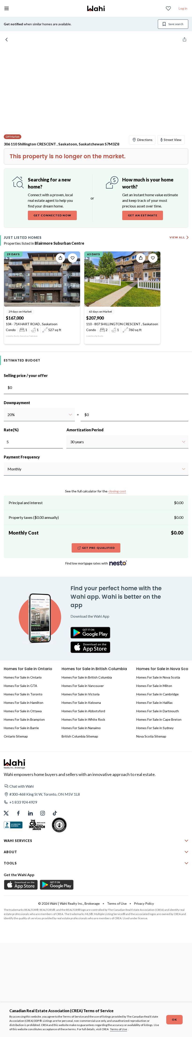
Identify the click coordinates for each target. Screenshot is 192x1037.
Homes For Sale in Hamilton (23, 703)
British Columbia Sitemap (80, 736)
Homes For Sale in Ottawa (23, 711)
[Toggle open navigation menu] (6, 8)
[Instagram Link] (42, 813)
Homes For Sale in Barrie (21, 728)
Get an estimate (142, 215)
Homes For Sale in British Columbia (87, 677)
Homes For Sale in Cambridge (157, 694)
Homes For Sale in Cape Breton (158, 719)
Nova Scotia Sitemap (151, 736)
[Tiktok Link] (54, 813)
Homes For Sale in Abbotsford (83, 711)
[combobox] (7, 415)
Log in (183, 8)
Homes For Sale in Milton (154, 686)
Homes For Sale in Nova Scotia (158, 677)
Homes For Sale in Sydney (155, 728)
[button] (96, 786)
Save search (175, 24)
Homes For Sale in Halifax (154, 703)
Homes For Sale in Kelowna (81, 703)
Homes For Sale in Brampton (24, 719)
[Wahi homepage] (96, 8)
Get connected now (52, 215)
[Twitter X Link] (6, 813)
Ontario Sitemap (16, 736)
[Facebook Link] (18, 813)
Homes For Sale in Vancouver (83, 686)
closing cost (117, 491)
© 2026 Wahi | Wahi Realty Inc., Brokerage (69, 903)
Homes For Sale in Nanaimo (81, 728)
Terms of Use (118, 1029)
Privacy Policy (144, 903)
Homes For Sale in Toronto (23, 694)
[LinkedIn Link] (30, 813)
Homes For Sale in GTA (20, 686)
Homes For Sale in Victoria (81, 694)
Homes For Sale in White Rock (83, 719)
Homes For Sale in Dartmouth (157, 711)
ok (174, 1019)
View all (177, 237)
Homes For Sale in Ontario (23, 677)
